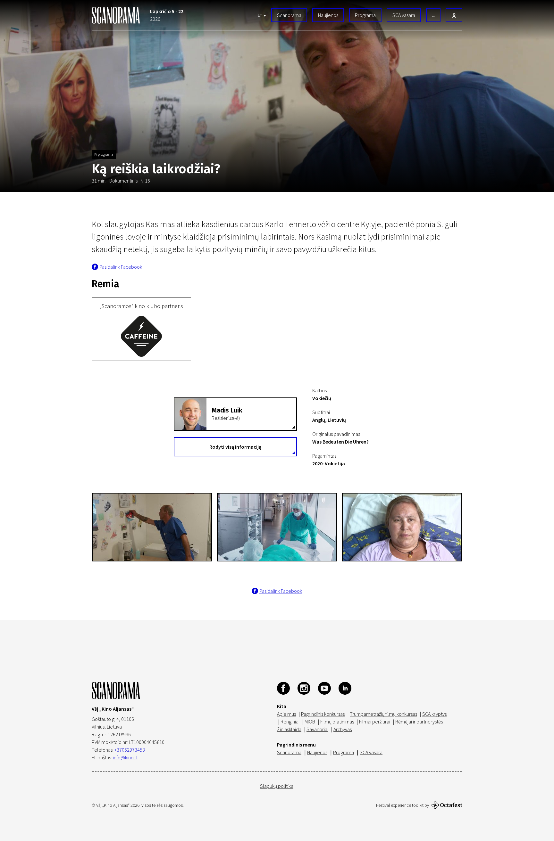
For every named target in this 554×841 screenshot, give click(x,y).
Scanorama (289, 15)
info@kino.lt (125, 757)
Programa (365, 15)
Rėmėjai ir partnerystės (419, 721)
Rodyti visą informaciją (235, 447)
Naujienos (328, 15)
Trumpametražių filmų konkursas (383, 714)
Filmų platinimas (337, 721)
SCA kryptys (434, 714)
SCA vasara (403, 15)
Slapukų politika (276, 786)
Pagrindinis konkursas (323, 714)
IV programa (103, 154)
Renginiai (290, 721)
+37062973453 (129, 750)
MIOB (310, 721)
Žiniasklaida (289, 729)
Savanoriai (317, 729)
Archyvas (342, 729)
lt (260, 15)
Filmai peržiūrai (374, 721)
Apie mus (286, 714)
